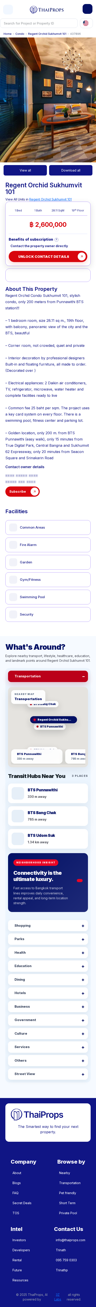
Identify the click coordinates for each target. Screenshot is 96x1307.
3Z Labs (57, 1297)
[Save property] (27, 275)
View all (25, 170)
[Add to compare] (41, 275)
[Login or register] (87, 9)
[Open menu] (8, 9)
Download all (70, 170)
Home (8, 34)
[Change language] (86, 23)
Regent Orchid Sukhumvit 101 (47, 34)
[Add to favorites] (14, 275)
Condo (19, 34)
